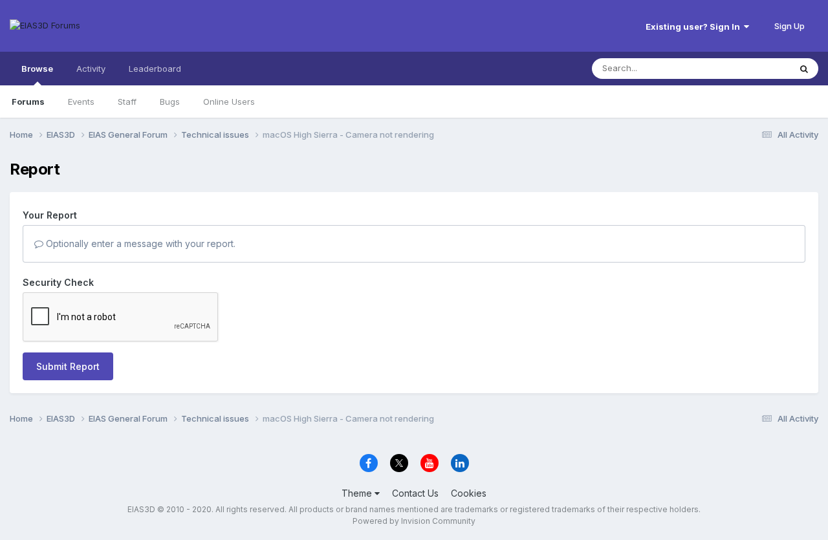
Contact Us (415, 493)
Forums (28, 101)
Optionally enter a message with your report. (139, 243)
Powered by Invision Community (414, 521)
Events (81, 101)
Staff (127, 101)
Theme (358, 493)
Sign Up (789, 26)
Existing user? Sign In (695, 26)
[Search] (804, 68)
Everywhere (749, 68)
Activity (90, 68)
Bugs (170, 101)
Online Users (229, 101)
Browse (37, 68)
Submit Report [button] (68, 366)
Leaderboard (155, 68)
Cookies (468, 493)
